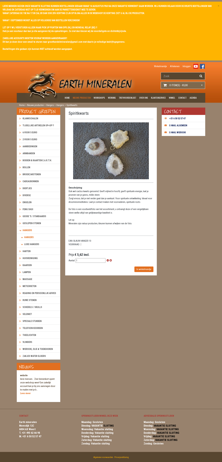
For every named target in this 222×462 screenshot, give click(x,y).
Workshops (99, 97)
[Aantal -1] (108, 260)
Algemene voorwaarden (103, 457)
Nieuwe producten (82, 97)
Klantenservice (158, 97)
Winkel (172, 97)
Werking (112, 97)
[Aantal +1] (111, 260)
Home (67, 97)
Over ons (143, 97)
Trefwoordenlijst (127, 97)
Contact (182, 97)
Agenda (193, 97)
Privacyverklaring (121, 457)
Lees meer (25, 393)
